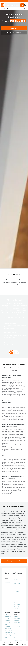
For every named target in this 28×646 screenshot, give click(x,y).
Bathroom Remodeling (8, 615)
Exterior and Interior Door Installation (17, 622)
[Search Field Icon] (22, 5)
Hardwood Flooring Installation (17, 593)
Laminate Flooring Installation (17, 602)
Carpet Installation (17, 580)
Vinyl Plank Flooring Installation (17, 585)
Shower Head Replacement (8, 631)
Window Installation (17, 617)
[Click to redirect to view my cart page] (25, 5)
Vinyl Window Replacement (17, 632)
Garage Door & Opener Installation (18, 628)
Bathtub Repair (8, 635)
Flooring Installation (17, 597)
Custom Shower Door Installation (9, 624)
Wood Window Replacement (17, 636)
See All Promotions (7, 581)
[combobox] (12, 5)
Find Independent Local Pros (14, 561)
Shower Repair (8, 628)
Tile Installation (18, 589)
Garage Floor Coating (17, 607)
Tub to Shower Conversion (8, 619)
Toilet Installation (7, 638)
